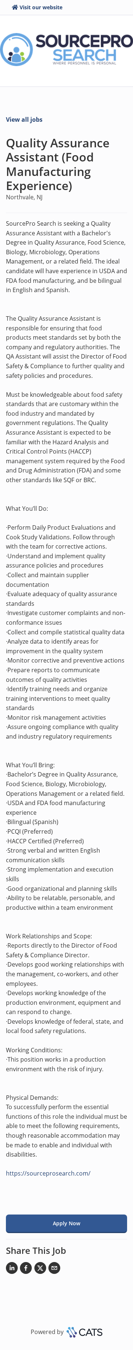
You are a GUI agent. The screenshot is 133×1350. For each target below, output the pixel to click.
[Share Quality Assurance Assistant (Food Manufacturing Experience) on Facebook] (26, 1269)
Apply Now (66, 1223)
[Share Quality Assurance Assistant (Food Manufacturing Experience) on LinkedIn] (12, 1269)
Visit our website (41, 7)
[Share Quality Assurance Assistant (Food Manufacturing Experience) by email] (54, 1269)
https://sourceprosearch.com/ (48, 1173)
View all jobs (24, 119)
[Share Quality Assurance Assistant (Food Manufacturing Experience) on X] (40, 1269)
